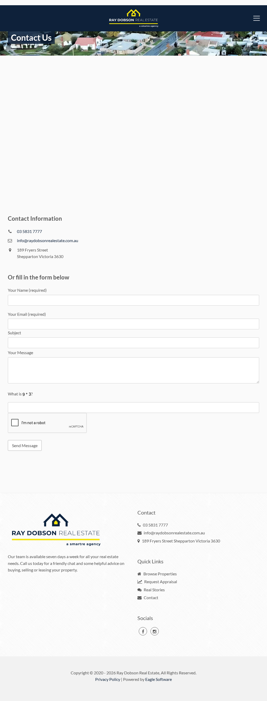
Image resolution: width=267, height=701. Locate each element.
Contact (150, 597)
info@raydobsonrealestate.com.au (47, 240)
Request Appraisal (160, 581)
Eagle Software (158, 679)
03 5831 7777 (29, 231)
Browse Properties (160, 573)
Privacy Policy (107, 679)
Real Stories (154, 589)
